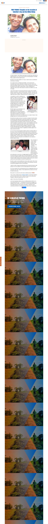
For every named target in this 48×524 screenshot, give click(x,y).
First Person (23, 7)
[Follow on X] (37, 0)
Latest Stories (27, 7)
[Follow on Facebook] (36, 0)
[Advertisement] (26, 46)
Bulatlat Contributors (14, 35)
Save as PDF (24, 187)
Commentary (20, 7)
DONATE (45, 0)
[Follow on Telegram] (41, 0)
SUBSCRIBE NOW (14, 206)
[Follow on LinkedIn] (39, 0)
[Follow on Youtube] (40, 0)
